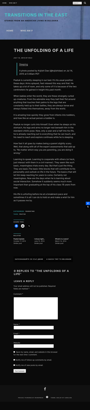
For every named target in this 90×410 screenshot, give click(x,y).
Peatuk (22, 214)
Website (17, 343)
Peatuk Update (19, 239)
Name (17, 324)
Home (4, 3)
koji (30, 58)
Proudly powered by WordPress (30, 397)
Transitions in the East (36, 15)
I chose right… (39, 239)
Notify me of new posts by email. (29, 365)
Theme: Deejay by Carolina (61, 397)
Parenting (30, 211)
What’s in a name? (62, 239)
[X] (88, 206)
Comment (18, 294)
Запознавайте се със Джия (29, 259)
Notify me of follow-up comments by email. (33, 360)
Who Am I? (13, 3)
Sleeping (23, 64)
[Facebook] (88, 203)
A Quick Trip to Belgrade (58, 259)
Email (16, 333)
